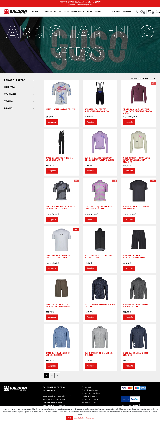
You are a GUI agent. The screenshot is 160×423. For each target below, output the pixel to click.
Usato (89, 11)
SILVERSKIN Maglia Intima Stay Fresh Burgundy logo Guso (137, 111)
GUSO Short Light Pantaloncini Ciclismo (135, 257)
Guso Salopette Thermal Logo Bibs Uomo (59, 159)
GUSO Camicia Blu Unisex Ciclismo (135, 354)
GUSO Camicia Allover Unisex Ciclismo (100, 305)
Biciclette (37, 11)
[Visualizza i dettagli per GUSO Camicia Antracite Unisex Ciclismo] (138, 288)
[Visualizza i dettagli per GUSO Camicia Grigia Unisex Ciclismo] (100, 337)
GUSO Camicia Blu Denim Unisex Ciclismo (58, 354)
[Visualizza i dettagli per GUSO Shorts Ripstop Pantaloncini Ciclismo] (61, 288)
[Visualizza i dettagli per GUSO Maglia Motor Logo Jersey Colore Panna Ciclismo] (138, 142)
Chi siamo (126, 11)
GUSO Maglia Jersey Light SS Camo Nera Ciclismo (60, 208)
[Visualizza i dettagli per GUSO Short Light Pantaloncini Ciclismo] (138, 239)
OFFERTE (97, 11)
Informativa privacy (90, 399)
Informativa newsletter (91, 393)
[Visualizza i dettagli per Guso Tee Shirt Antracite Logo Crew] (138, 190)
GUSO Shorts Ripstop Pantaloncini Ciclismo (58, 305)
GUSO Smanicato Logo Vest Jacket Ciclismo (99, 257)
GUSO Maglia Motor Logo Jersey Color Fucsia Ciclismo (99, 159)
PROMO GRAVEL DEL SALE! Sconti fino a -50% (80, 2)
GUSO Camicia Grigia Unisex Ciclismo (99, 354)
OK (69, 418)
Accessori (64, 11)
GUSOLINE (116, 11)
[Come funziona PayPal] (130, 399)
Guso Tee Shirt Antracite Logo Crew (136, 208)
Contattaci (86, 387)
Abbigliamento (50, 11)
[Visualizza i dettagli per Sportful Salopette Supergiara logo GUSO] (100, 93)
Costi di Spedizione (90, 390)
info (91, 4)
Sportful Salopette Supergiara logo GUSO (97, 110)
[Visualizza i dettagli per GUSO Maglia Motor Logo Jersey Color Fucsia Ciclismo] (100, 142)
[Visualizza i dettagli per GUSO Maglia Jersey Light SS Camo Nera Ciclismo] (61, 190)
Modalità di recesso (90, 396)
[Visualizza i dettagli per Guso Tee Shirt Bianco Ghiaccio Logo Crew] (61, 239)
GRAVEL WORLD (77, 11)
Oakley (106, 11)
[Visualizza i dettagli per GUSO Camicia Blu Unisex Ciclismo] (138, 337)
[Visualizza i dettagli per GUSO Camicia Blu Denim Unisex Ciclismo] (61, 337)
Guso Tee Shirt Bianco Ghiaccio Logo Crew (58, 257)
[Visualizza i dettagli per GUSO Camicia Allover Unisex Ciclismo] (100, 288)
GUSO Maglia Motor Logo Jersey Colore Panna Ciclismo (136, 160)
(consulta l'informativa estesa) (84, 418)
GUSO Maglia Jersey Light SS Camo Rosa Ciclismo (99, 208)
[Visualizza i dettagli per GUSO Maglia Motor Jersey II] (61, 93)
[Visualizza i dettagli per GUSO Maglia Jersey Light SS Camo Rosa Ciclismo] (100, 190)
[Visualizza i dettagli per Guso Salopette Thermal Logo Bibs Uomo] (61, 142)
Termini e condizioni (90, 402)
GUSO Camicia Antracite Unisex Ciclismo (135, 305)
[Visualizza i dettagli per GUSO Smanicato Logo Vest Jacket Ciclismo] (100, 239)
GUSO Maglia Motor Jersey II (61, 109)
